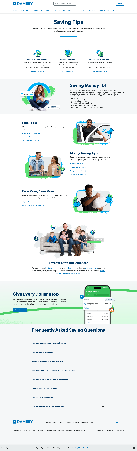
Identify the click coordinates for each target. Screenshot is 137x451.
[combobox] (67, 4)
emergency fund (91, 268)
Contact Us (61, 423)
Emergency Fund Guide (99, 60)
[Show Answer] (103, 343)
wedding (69, 268)
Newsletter (68, 423)
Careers (54, 423)
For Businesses (104, 10)
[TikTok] (112, 422)
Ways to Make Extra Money (31, 202)
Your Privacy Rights (38, 430)
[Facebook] (106, 422)
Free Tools (91, 10)
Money (15, 10)
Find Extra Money (36, 71)
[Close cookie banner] (134, 448)
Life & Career (68, 10)
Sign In (120, 3)
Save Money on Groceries (78, 167)
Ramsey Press (84, 423)
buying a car (50, 268)
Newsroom (76, 423)
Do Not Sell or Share (50, 430)
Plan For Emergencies (98, 71)
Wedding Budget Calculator (31, 133)
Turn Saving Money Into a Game (32, 205)
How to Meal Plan (75, 163)
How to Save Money (68, 60)
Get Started (48, 423)
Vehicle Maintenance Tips (78, 175)
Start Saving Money (67, 71)
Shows (82, 10)
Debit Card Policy (17, 430)
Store (117, 10)
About (91, 423)
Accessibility (69, 430)
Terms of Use (86, 448)
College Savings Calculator (31, 141)
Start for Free (20, 310)
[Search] (79, 4)
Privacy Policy (78, 448)
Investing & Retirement (29, 10)
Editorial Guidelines (79, 430)
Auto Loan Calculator (29, 137)
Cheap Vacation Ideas (77, 171)
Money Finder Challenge (37, 60)
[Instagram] (122, 422)
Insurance (56, 10)
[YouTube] (117, 422)
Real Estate (45, 10)
